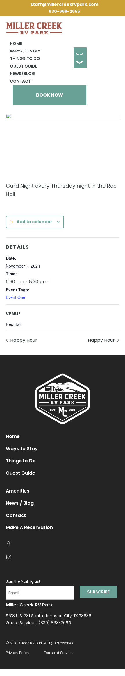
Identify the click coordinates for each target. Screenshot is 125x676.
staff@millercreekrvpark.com (64, 4)
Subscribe (98, 592)
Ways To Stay (25, 51)
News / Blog (20, 503)
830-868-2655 (64, 11)
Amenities (17, 491)
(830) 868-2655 (55, 623)
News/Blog (22, 74)
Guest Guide (23, 66)
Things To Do (25, 58)
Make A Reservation (29, 527)
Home (16, 43)
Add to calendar (34, 222)
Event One (15, 297)
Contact (20, 81)
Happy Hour (23, 340)
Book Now (49, 95)
